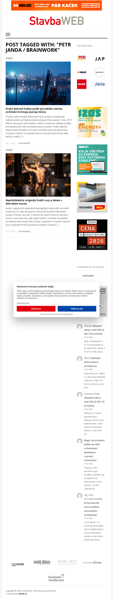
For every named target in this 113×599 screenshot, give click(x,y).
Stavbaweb (88, 275)
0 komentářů (24, 143)
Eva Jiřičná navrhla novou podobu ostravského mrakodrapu (93, 506)
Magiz (87, 440)
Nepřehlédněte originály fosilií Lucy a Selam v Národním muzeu (34, 202)
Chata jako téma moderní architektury (92, 362)
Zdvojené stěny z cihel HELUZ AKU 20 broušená (94, 329)
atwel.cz (22, 593)
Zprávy (9, 58)
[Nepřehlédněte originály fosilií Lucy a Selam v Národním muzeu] (38, 175)
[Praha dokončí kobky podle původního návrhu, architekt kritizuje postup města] (38, 83)
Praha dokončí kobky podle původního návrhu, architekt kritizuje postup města (34, 110)
